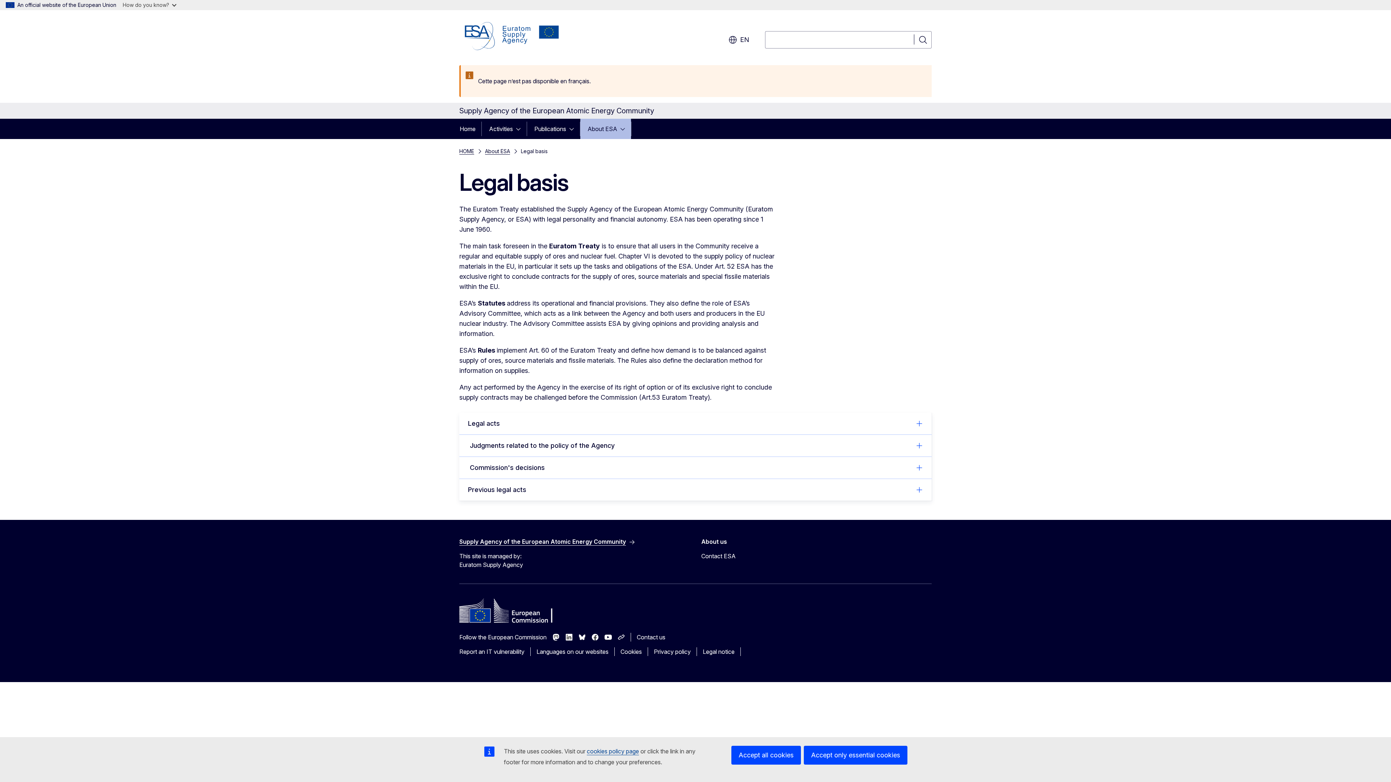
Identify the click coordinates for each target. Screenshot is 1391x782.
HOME (466, 151)
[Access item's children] (520, 129)
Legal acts (484, 423)
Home (468, 129)
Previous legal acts (497, 489)
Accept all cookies (766, 755)
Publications (550, 129)
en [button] (744, 39)
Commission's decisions (506, 467)
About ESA (602, 129)
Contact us (651, 637)
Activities (501, 129)
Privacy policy (672, 651)
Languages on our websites (572, 651)
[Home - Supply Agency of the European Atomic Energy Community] (511, 36)
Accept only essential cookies (855, 755)
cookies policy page (613, 751)
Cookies (631, 651)
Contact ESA (718, 556)
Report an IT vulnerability (492, 651)
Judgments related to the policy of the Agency (541, 445)
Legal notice (719, 651)
